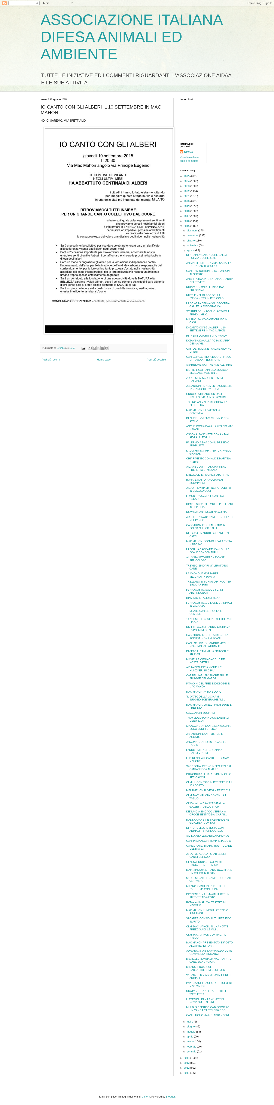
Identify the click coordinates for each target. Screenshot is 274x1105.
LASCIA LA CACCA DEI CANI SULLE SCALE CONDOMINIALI (207, 551)
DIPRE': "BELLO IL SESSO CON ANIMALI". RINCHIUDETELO (205, 829)
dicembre (192, 230)
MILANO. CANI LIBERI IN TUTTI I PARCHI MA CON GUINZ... (205, 888)
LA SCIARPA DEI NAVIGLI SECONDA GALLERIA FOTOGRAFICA (207, 305)
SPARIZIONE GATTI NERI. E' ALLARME (209, 364)
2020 (187, 201)
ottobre (191, 240)
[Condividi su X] (98, 348)
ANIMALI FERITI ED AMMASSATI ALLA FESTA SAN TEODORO (208, 265)
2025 (187, 176)
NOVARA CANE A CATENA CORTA (206, 512)
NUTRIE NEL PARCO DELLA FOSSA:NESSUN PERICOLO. (205, 297)
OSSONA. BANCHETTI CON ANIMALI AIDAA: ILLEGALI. (208, 436)
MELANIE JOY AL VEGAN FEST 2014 (208, 790)
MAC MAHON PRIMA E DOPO (203, 691)
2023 (187, 186)
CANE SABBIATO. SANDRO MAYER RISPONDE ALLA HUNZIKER (207, 645)
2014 (187, 1057)
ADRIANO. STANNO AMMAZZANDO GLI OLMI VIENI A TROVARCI (209, 952)
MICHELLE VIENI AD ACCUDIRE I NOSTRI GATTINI (206, 661)
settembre (193, 245)
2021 (187, 196)
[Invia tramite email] (90, 348)
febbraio (192, 1046)
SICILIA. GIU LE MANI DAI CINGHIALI (208, 835)
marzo (191, 1041)
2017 (187, 216)
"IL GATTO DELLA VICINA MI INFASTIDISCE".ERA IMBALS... (205, 698)
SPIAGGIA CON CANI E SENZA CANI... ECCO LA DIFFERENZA (208, 727)
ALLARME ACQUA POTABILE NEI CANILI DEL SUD (206, 855)
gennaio (192, 1051)
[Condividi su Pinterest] (106, 348)
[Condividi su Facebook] (102, 348)
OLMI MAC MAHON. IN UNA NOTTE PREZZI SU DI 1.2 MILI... (207, 928)
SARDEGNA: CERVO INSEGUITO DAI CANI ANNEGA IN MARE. (208, 768)
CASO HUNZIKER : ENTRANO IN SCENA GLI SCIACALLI (205, 527)
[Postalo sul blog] (94, 348)
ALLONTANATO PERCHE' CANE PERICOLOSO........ (205, 559)
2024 (187, 181)
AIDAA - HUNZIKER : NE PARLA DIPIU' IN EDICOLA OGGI (208, 489)
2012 (187, 1067)
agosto (191, 250)
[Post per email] (83, 348)
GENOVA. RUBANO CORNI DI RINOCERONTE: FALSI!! (204, 864)
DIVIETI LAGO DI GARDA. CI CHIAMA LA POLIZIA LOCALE (208, 628)
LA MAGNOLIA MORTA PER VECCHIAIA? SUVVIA (202, 575)
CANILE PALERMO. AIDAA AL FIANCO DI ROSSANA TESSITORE (208, 358)
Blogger (170, 1096)
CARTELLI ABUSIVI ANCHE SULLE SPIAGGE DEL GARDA (207, 677)
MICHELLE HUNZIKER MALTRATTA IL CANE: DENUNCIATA (208, 960)
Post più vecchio (156, 359)
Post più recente (51, 359)
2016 (187, 221)
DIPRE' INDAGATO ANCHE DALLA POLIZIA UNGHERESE (206, 256)
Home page (104, 359)
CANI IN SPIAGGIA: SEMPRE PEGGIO (208, 840)
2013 (187, 1062)
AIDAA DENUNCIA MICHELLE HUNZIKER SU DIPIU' (204, 669)
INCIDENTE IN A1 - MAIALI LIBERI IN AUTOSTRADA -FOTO (207, 896)
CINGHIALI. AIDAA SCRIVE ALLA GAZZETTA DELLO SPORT (205, 805)
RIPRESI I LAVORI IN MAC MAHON (207, 335)
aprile (190, 1036)
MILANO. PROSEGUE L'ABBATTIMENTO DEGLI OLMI (206, 968)
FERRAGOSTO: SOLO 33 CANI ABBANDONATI (204, 591)
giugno (191, 1026)
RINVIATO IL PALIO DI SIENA (203, 597)
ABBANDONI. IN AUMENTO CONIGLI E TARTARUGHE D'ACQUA (209, 387)
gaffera (146, 1096)
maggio (191, 1031)
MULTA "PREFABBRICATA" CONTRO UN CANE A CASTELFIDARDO (207, 1009)
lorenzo (188, 151)
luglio (190, 1021)
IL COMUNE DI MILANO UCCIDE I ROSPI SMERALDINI (206, 1001)
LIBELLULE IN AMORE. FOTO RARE (207, 474)
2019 (187, 206)
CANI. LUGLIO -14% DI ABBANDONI (207, 1015)
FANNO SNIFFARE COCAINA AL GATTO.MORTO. (205, 752)
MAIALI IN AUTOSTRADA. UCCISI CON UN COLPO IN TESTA (209, 871)
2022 (187, 191)
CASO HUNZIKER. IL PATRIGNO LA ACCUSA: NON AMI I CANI (207, 637)
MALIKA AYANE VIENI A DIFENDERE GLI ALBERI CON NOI (207, 821)
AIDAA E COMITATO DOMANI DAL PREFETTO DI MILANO (206, 468)
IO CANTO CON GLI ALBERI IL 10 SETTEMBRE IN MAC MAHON (206, 329)
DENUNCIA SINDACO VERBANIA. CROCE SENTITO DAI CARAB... (206, 813)
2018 (187, 211)
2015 (187, 226)
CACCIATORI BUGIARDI (200, 712)
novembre (193, 235)
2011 (187, 1072)
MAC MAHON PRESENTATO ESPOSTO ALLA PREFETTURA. (209, 944)
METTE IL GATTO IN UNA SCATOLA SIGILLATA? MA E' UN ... (207, 371)
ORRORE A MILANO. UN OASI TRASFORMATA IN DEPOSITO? (206, 396)
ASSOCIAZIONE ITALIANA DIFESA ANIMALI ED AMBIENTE (131, 36)
